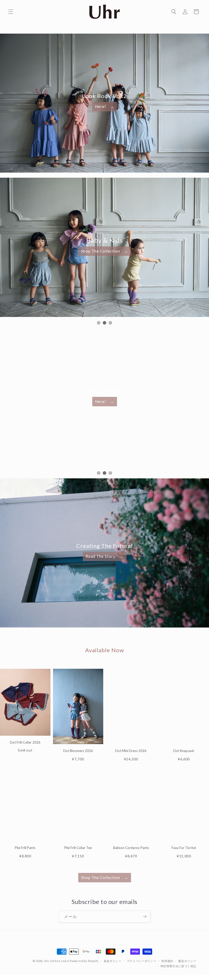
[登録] (144, 917)
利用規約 (167, 961)
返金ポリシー (113, 961)
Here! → (104, 106)
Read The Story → (105, 556)
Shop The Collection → (104, 250)
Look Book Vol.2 (104, 95)
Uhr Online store (56, 961)
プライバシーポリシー (141, 961)
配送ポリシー (187, 961)
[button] (10, 11)
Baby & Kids (104, 240)
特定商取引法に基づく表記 (178, 966)
